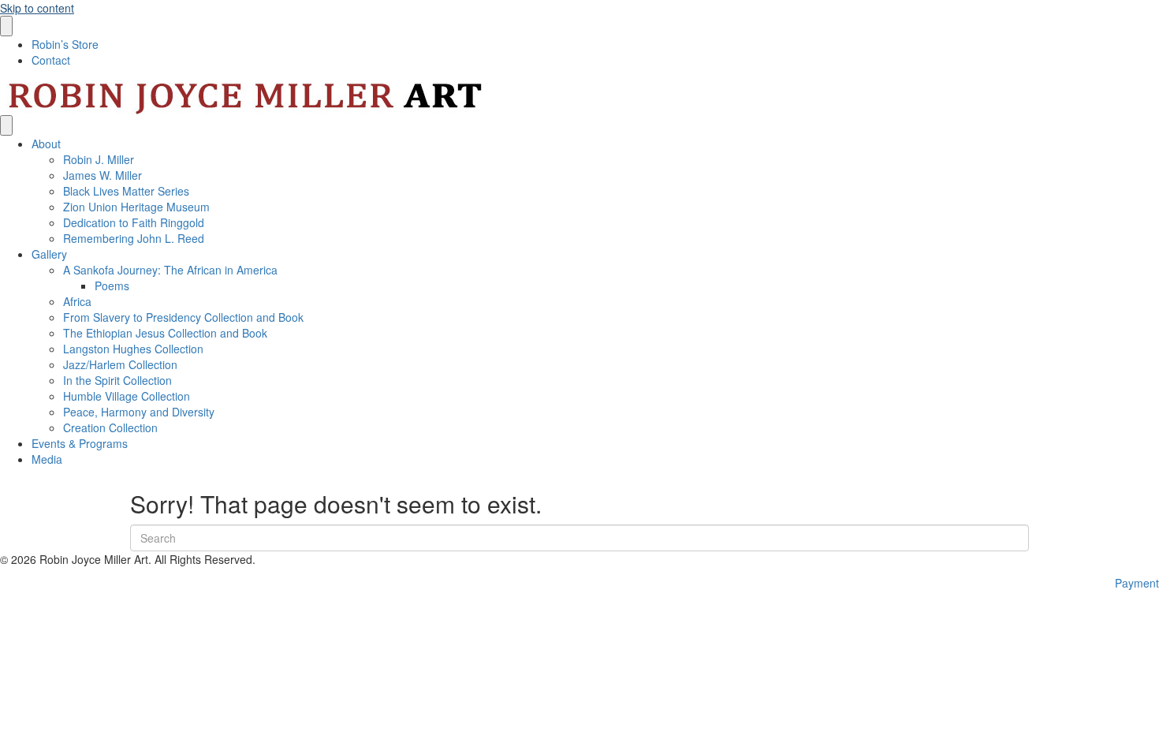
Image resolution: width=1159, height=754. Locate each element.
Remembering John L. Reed (135, 238)
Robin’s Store (65, 44)
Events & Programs (80, 443)
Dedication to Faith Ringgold (135, 222)
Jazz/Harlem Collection (122, 364)
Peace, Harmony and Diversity (140, 412)
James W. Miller (104, 175)
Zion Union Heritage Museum (136, 207)
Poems (112, 285)
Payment (1137, 583)
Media (47, 459)
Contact (51, 60)
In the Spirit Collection (119, 380)
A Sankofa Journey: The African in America (170, 270)
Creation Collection (110, 427)
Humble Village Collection (126, 396)
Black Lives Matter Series (126, 191)
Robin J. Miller (100, 159)
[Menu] (6, 26)
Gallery (49, 254)
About (46, 143)
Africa (77, 301)
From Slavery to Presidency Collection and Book (183, 317)
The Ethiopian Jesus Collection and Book (165, 333)
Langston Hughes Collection (133, 348)
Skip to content (37, 8)
